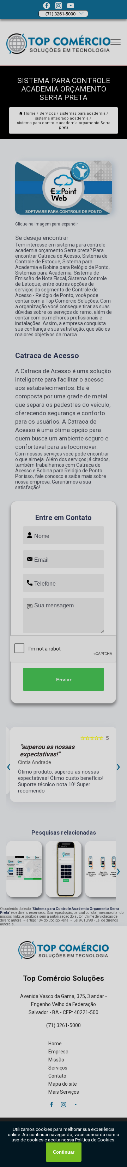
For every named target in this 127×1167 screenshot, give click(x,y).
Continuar (63, 1152)
